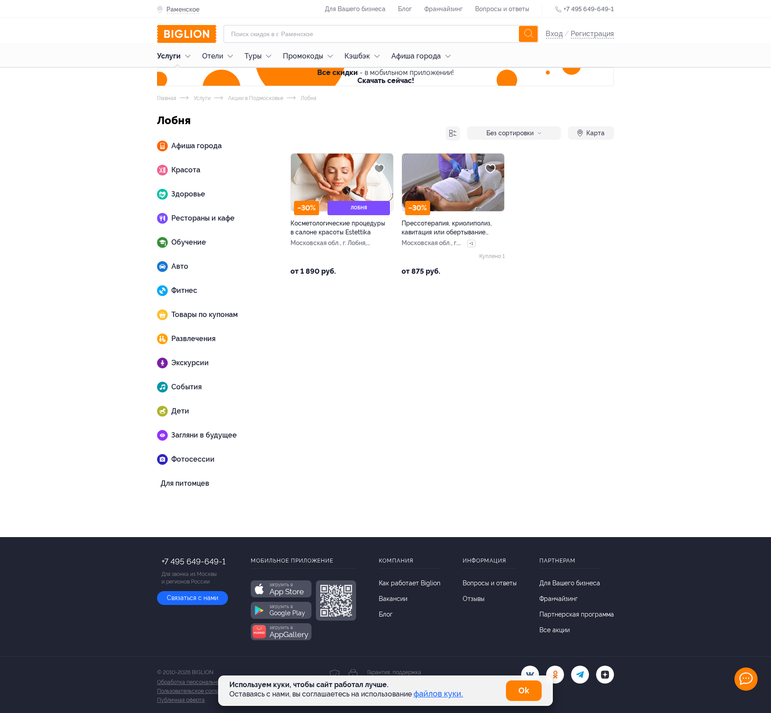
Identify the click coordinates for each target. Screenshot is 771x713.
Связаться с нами (192, 597)
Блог (405, 9)
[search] (528, 34)
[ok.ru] (555, 675)
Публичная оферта (181, 700)
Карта (595, 133)
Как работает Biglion (409, 583)
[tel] (580, 675)
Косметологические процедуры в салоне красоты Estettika (337, 228)
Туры (253, 56)
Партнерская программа (576, 614)
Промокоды (303, 56)
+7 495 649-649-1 (589, 9)
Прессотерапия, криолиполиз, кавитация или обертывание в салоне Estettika (447, 228)
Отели (212, 56)
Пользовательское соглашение (196, 691)
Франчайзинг (443, 9)
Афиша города (416, 56)
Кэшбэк (357, 56)
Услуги (169, 56)
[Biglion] (186, 34)
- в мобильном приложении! (385, 76)
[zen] (605, 675)
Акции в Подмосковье (255, 98)
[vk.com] (530, 675)
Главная (166, 98)
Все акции (554, 630)
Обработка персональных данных (200, 682)
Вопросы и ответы (502, 9)
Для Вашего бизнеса (355, 9)
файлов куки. (438, 693)
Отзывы (474, 598)
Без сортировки (510, 133)
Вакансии (393, 598)
